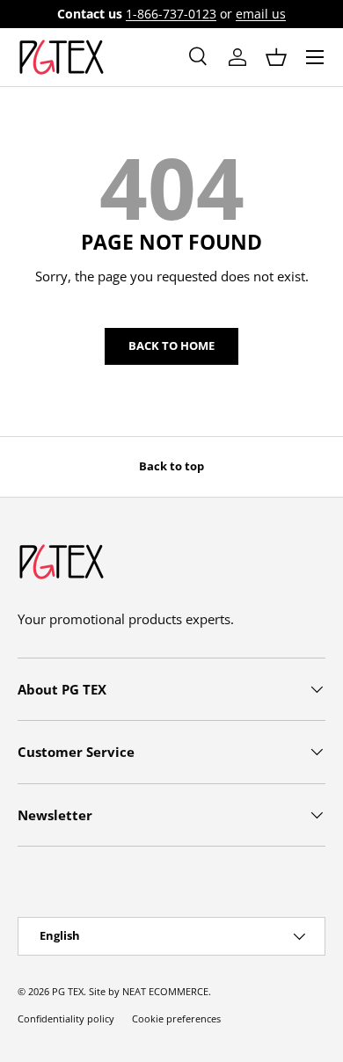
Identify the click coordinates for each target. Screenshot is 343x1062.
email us (261, 14)
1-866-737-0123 (171, 14)
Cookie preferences (176, 1018)
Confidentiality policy (66, 1018)
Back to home (171, 345)
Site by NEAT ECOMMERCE (148, 991)
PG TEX (68, 991)
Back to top (171, 466)
